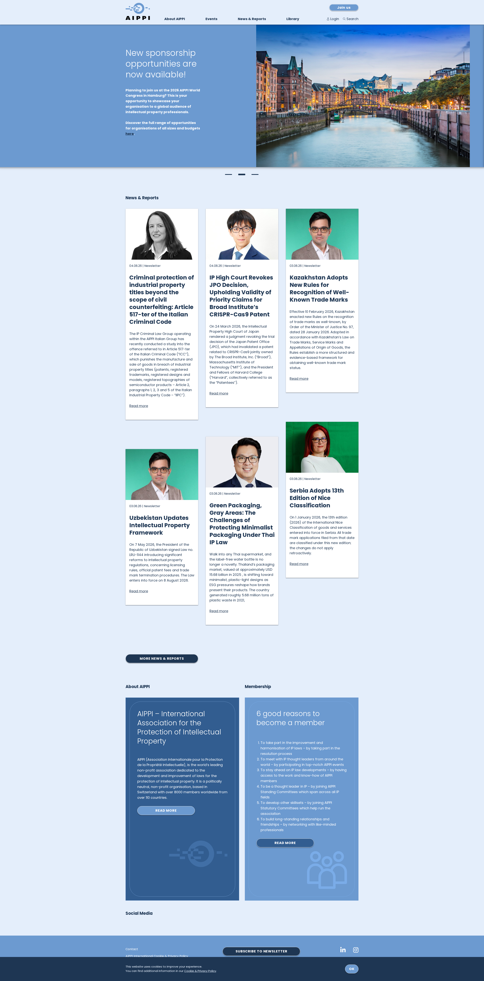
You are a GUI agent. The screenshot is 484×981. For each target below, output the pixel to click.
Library (292, 18)
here (130, 133)
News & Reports (252, 18)
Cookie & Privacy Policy (200, 971)
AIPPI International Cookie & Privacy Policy (157, 956)
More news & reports (162, 658)
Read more (166, 810)
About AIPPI (174, 18)
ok (351, 968)
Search (352, 18)
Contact (132, 949)
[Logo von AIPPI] (138, 11)
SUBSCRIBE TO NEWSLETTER (261, 951)
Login (334, 18)
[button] (229, 174)
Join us (344, 7)
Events (211, 18)
